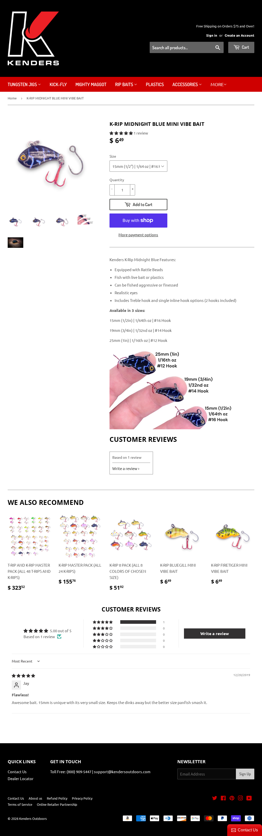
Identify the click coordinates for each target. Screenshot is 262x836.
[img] (23, 675)
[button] (122, 132)
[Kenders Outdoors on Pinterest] (232, 798)
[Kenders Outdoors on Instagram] (240, 798)
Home (12, 98)
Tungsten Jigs (23, 84)
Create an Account (239, 35)
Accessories (185, 84)
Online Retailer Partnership (57, 804)
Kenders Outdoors (33, 818)
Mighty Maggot (90, 84)
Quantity (117, 179)
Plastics (155, 84)
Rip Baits (124, 84)
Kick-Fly (58, 84)
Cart (245, 47)
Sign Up (245, 773)
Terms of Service (20, 804)
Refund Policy (57, 798)
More (217, 84)
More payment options (138, 234)
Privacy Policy (82, 798)
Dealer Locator (21, 778)
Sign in (211, 35)
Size (113, 156)
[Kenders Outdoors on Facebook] (223, 798)
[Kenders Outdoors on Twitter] (214, 798)
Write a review (124, 468)
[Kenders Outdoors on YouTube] (249, 798)
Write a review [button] (214, 633)
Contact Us (17, 771)
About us (35, 798)
